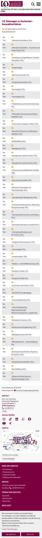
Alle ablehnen (11, 534)
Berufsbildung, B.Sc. (19, 369)
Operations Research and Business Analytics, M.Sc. (24, 132)
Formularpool (7, 469)
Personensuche (8, 472)
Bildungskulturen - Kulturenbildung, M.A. (24, 343)
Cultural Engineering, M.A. (21, 300)
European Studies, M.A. (20, 271)
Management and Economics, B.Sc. (25, 163)
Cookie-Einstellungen (10, 529)
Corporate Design (9, 474)
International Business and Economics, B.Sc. (21, 233)
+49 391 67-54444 (18, 488)
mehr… (5, 411)
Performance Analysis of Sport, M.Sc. (25, 124)
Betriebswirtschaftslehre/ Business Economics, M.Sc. (24, 353)
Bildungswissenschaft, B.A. (22, 334)
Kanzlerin (6, 495)
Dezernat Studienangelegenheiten (27, 390)
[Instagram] (4, 419)
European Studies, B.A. (20, 278)
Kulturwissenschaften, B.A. (22, 180)
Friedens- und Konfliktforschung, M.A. (25, 263)
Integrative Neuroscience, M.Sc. (23, 242)
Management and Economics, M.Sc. (25, 155)
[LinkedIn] (17, 419)
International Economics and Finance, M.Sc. (25, 216)
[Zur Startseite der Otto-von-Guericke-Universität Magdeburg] (13, 4)
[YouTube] (4, 423)
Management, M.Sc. (19, 148)
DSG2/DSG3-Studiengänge (21, 292)
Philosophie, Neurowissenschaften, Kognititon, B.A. (24, 115)
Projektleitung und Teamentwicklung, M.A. (25, 105)
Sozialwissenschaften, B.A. (22, 82)
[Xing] (10, 423)
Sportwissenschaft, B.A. (20, 75)
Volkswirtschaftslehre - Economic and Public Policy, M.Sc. (25, 49)
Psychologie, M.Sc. (18, 89)
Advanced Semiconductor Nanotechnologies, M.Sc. (21, 378)
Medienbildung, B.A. (19, 141)
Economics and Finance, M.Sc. (23, 285)
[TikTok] (10, 419)
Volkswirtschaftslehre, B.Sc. (22, 40)
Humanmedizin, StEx (19, 256)
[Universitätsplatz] (21, 452)
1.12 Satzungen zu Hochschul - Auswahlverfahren (14, 30)
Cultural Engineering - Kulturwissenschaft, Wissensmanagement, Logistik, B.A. (24, 310)
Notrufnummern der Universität (14, 485)
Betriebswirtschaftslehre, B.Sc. (23, 361)
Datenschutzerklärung (11, 525)
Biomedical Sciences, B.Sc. (22, 320)
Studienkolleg (17, 67)
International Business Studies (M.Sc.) (25, 224)
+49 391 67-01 (9, 408)
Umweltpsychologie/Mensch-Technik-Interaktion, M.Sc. (25, 59)
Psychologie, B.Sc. (18, 96)
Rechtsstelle (7, 498)
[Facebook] (29, 419)
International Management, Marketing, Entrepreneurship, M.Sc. (25, 206)
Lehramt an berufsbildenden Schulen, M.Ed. (25, 171)
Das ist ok (30, 534)
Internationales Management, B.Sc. (24, 197)
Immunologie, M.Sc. (19, 249)
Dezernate (6, 501)
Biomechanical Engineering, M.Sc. (24, 327)
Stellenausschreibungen (12, 477)
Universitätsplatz (9, 458)
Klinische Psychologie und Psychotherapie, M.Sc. (21, 189)
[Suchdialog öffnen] (33, 4)
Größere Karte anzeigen (10, 455)
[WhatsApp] (23, 419)
